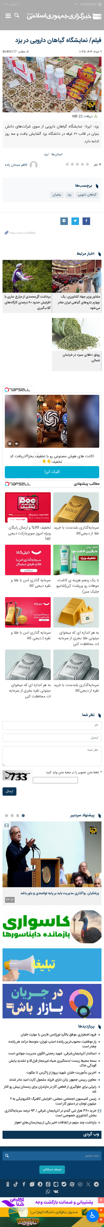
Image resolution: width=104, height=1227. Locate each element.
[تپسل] (6, 389)
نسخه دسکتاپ (52, 1169)
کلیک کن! (52, 472)
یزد (46, 154)
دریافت (83, 116)
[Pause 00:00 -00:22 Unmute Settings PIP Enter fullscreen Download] (52, 84)
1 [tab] (23, 815)
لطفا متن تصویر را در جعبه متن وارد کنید (73, 772)
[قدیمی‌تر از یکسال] (76, 276)
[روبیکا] (80, 1185)
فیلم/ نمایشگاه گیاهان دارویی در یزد (58, 41)
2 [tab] (17, 815)
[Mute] (17, 444)
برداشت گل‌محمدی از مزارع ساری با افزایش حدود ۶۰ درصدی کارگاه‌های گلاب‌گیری (27, 302)
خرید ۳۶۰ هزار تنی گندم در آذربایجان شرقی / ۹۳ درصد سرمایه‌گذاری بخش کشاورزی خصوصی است (50, 1113)
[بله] (64, 1185)
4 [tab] (6, 815)
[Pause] (10, 444)
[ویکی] (56, 1192)
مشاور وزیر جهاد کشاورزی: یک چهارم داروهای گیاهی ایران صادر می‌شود (79, 302)
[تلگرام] (96, 1185)
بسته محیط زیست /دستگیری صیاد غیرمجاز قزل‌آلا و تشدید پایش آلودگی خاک (52, 1063)
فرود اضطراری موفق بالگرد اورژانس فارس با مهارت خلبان (58, 1035)
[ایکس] (88, 1185)
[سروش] (40, 1185)
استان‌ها (56, 154)
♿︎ (92, 1215)
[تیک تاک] (15, 1185)
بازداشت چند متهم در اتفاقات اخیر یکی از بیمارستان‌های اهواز (55, 1122)
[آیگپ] (56, 1185)
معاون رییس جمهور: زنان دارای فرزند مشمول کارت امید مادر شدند (52, 1080)
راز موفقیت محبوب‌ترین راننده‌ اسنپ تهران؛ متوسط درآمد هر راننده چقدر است (52, 1044)
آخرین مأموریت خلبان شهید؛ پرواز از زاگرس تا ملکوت (61, 1073)
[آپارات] (72, 1185)
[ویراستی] (32, 1185)
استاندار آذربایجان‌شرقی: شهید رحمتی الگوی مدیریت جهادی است (52, 1053)
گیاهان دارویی (87, 195)
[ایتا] (48, 1185)
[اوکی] (7, 1185)
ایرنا (59, 16)
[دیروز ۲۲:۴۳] (52, 854)
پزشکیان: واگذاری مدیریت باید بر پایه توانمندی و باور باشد (59, 893)
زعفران (57, 195)
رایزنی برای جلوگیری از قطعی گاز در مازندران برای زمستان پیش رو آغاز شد (50, 1089)
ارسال (9, 791)
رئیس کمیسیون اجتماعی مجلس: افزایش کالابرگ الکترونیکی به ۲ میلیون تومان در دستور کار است (53, 1101)
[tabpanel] (52, 863)
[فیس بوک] (23, 1185)
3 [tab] (12, 815)
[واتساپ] (48, 1192)
